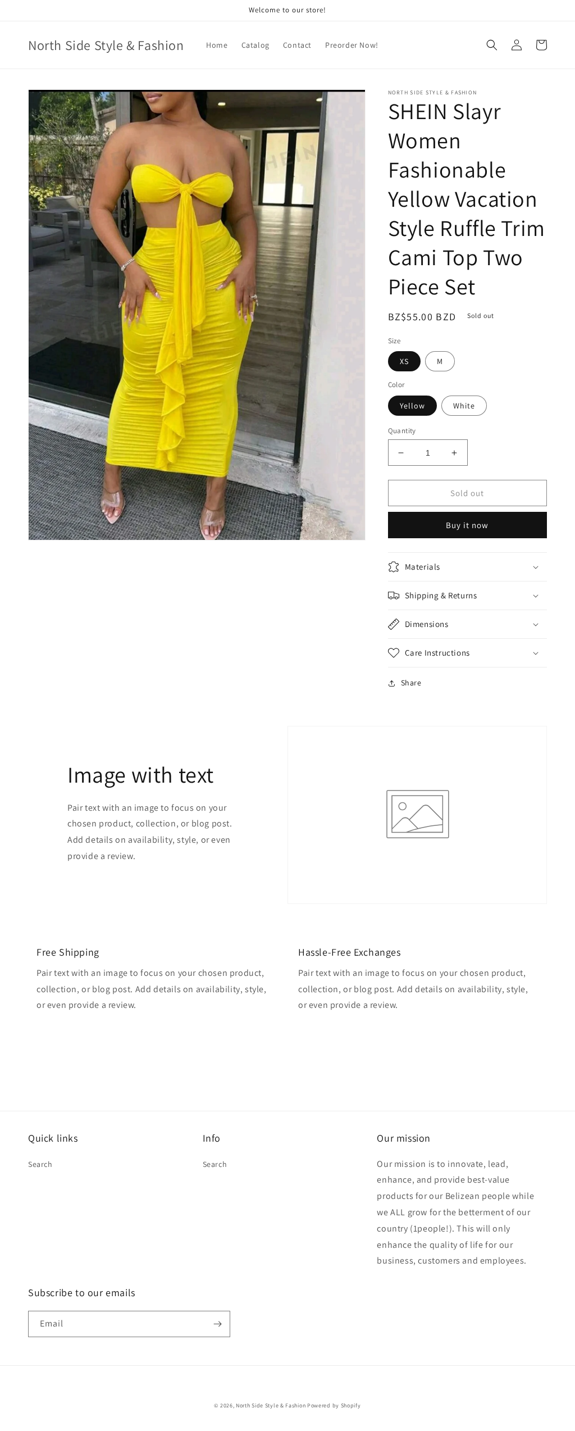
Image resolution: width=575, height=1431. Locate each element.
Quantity (402, 430)
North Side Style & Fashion (270, 1405)
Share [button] (411, 683)
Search (40, 1164)
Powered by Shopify (334, 1405)
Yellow (412, 406)
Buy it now (467, 525)
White (464, 406)
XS (404, 361)
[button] (492, 45)
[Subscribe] (217, 1324)
